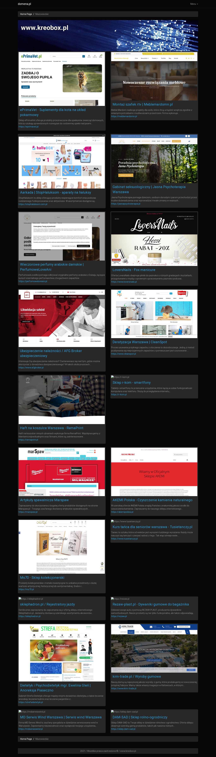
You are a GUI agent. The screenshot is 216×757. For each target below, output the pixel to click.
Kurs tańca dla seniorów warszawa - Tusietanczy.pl (152, 527)
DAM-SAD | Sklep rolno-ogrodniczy (140, 717)
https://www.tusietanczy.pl (124, 538)
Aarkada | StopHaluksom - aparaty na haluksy (55, 192)
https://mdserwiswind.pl (31, 729)
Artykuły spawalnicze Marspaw (44, 500)
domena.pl (24, 4)
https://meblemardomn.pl (124, 116)
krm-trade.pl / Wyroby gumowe (137, 676)
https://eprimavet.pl (28, 126)
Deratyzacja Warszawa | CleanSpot (140, 342)
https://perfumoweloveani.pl (33, 281)
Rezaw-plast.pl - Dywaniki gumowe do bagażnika (151, 604)
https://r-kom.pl (119, 394)
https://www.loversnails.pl (124, 282)
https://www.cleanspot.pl (123, 354)
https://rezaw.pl (119, 616)
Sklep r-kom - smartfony (132, 383)
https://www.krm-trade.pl (123, 688)
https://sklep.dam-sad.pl (123, 729)
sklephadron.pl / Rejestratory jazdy (47, 604)
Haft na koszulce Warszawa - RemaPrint (51, 428)
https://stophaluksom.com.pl (33, 204)
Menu (193, 4)
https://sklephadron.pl (29, 616)
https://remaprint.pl (28, 439)
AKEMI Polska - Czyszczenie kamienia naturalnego (152, 500)
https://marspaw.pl (28, 512)
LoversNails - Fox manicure (134, 270)
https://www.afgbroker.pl (31, 367)
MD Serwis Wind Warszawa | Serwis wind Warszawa (61, 717)
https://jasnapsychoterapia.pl (125, 203)
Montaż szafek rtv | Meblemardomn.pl (143, 104)
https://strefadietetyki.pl (31, 702)
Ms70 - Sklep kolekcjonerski (42, 578)
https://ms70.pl (26, 589)
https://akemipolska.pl (122, 512)
